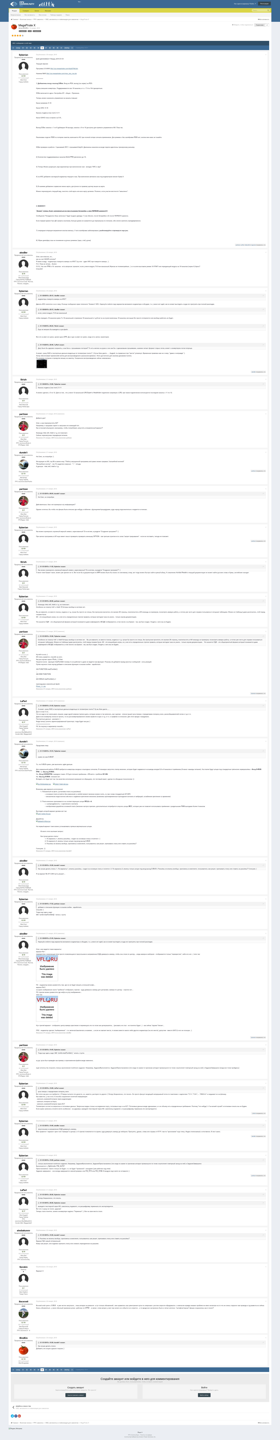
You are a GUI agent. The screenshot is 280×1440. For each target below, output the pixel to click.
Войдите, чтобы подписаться (243, 25)
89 (53, 48)
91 (61, 48)
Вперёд (67, 48)
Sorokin (23, 1266)
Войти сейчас (204, 1395)
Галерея (26, 11)
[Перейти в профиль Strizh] (23, 391)
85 (38, 48)
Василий (23, 1301)
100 (24, 1323)
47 (24, 722)
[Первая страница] (13, 47)
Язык (140, 1432)
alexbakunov (23, 1230)
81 (23, 48)
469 (24, 76)
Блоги (37, 11)
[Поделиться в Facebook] (15, 1416)
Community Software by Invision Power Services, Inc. (140, 1437)
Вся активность (30, 15)
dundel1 (23, 452)
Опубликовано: (46, 54)
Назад (18, 48)
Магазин (48, 11)
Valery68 (247, 245)
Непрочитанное (16, 15)
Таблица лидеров (56, 15)
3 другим (253, 245)
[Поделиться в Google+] (19, 1416)
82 (27, 48)
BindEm (25, 28)
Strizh (23, 379)
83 (30, 48)
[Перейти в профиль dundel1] (23, 464)
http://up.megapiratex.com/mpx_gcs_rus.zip (61, 73)
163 (24, 474)
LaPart (242, 245)
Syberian (23, 54)
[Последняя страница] (72, 47)
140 (24, 1359)
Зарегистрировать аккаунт (75, 1395)
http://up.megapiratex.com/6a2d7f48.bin (64, 68)
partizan (238, 245)
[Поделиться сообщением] (265, 54)
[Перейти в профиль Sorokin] (23, 1279)
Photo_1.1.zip (41, 686)
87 (46, 48)
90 (57, 48)
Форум (14, 11)
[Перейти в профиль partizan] (23, 426)
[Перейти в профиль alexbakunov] (23, 1242)
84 (34, 48)
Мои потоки (42, 15)
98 (24, 1252)
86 (42, 48)
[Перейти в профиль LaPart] (23, 713)
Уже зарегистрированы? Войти (244, 4)
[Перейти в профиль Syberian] (23, 67)
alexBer (23, 252)
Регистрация (264, 4)
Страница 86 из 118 (81, 48)
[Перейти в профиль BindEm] (14, 26)
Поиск (68, 15)
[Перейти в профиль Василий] (23, 1313)
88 (50, 48)
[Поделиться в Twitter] (12, 1416)
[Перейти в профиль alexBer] (23, 264)
